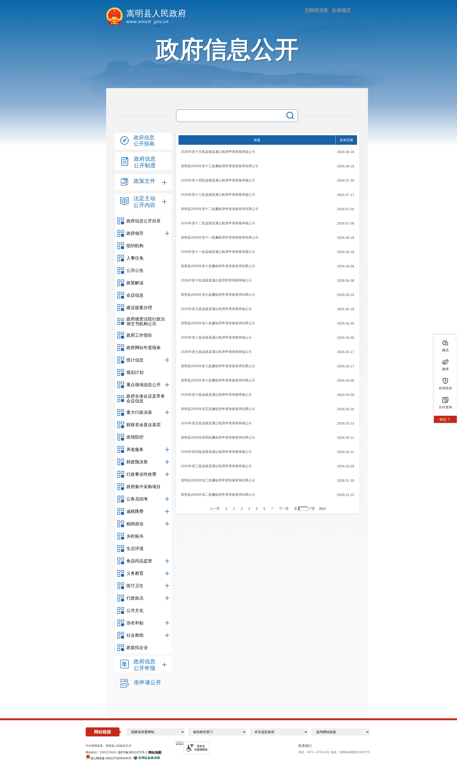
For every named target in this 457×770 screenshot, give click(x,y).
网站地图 (155, 752)
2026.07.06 (345, 209)
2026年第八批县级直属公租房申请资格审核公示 (216, 337)
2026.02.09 (345, 466)
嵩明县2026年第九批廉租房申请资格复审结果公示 (218, 294)
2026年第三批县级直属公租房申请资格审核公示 (216, 466)
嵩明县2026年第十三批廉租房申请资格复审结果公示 (219, 166)
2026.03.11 (345, 438)
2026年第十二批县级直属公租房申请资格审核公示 (218, 223)
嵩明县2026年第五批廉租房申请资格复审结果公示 (218, 409)
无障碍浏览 (316, 10)
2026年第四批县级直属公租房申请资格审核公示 (216, 452)
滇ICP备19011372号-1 (132, 752)
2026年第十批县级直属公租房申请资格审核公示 (216, 280)
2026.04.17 (345, 352)
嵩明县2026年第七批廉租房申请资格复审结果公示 (218, 366)
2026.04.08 (345, 380)
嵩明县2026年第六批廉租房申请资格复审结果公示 (218, 380)
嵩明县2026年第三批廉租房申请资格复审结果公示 (218, 480)
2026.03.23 (345, 423)
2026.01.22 (345, 495)
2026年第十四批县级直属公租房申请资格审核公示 (218, 180)
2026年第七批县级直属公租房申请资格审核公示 (216, 352)
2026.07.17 (345, 195)
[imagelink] (178, 743)
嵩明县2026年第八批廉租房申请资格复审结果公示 (218, 323)
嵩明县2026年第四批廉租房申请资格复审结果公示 (218, 437)
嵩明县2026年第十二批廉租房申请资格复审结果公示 (219, 209)
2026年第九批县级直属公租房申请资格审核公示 (216, 309)
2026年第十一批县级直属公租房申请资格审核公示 (218, 252)
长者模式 (341, 10)
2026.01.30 (345, 480)
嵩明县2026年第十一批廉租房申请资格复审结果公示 (219, 237)
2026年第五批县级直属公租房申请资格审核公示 (216, 423)
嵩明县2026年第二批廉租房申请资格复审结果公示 (218, 494)
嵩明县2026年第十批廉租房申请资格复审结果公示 (218, 266)
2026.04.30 (345, 323)
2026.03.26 (345, 409)
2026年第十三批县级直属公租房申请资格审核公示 (218, 194)
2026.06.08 (345, 266)
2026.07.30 (345, 180)
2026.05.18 (345, 295)
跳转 (322, 508)
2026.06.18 (345, 238)
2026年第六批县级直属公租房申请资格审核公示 (216, 394)
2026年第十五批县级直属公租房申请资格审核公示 (218, 152)
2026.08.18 (345, 152)
